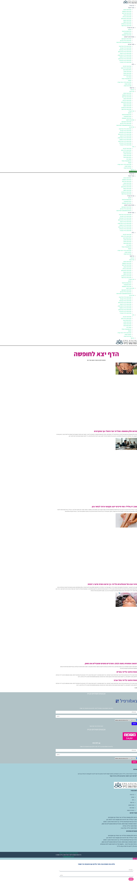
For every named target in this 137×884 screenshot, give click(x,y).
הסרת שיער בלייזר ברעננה (125, 53)
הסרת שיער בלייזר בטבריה (125, 62)
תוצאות (129, 80)
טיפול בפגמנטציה (127, 33)
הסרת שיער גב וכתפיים (126, 24)
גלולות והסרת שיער (127, 69)
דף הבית (132, 5)
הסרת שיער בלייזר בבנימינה (125, 50)
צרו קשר (132, 88)
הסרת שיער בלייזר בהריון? (125, 40)
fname (132, 867)
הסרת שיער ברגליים (127, 16)
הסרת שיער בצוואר (127, 20)
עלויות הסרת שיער (127, 75)
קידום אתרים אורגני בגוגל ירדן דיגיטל (68, 853)
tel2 (133, 873)
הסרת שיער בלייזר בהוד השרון (124, 58)
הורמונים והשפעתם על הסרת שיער (123, 42)
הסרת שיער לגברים (127, 66)
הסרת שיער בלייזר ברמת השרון (124, 55)
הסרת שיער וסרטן (127, 71)
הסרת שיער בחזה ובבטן (126, 18)
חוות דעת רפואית (127, 86)
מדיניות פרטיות (124, 720)
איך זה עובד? (130, 27)
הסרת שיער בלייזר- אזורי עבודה (124, 82)
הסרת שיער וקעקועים (126, 35)
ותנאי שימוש (118, 720)
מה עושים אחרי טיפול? (126, 78)
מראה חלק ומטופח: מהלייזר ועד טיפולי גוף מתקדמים (115, 431)
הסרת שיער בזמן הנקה (126, 39)
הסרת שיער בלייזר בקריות (125, 48)
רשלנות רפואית (128, 84)
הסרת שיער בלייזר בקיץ (126, 68)
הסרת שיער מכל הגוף (126, 13)
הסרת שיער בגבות (127, 15)
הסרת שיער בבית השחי (126, 25)
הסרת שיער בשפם (127, 22)
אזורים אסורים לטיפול (126, 31)
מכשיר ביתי (128, 77)
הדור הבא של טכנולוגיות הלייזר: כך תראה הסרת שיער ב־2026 (112, 584)
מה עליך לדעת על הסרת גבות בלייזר (127, 846)
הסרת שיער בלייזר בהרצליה (125, 60)
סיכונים (129, 29)
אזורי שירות (131, 44)
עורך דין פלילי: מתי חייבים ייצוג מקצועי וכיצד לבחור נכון (114, 506)
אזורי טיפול (131, 8)
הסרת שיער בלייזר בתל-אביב (125, 46)
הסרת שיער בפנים (127, 9)
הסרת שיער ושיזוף (127, 73)
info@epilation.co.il (68, 857)
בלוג (133, 64)
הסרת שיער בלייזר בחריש (127, 672)
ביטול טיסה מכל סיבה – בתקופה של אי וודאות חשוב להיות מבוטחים (118, 844)
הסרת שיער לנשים (129, 37)
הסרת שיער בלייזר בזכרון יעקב (124, 51)
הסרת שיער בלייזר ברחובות (125, 57)
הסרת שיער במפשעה (126, 11)
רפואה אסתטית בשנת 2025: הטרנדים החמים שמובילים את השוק (111, 663)
